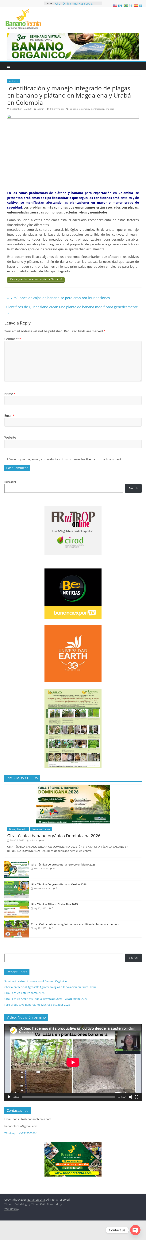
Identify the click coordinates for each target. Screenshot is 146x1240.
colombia (84, 108)
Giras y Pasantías (18, 829)
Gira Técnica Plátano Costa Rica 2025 (54, 904)
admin (41, 108)
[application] (73, 1062)
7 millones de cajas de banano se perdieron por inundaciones (58, 298)
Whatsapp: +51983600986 (20, 1133)
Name (9, 394)
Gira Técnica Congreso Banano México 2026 (58, 884)
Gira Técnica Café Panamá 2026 (75, 3)
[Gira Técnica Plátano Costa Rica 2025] (16, 902)
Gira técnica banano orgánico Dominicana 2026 (54, 835)
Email (9, 416)
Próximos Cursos (41, 829)
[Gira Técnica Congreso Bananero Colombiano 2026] (16, 863)
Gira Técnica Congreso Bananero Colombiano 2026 (63, 864)
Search (133, 488)
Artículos (13, 81)
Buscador (10, 482)
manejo (110, 108)
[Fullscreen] (137, 1097)
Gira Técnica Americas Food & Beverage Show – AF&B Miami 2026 (45, 999)
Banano (74, 108)
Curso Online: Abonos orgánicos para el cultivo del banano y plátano (74, 924)
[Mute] (131, 1097)
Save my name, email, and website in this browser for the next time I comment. (65, 459)
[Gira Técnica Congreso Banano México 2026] (16, 882)
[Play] (9, 1097)
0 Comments (57, 108)
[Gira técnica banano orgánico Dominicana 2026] (73, 786)
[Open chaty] (135, 1230)
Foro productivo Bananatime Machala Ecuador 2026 (37, 1004)
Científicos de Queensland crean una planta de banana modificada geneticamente (72, 310)
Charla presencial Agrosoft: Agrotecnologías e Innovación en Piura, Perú (50, 987)
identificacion (97, 108)
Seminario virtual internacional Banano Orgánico (35, 981)
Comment (12, 339)
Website (10, 437)
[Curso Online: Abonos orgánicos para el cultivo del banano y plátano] (16, 922)
